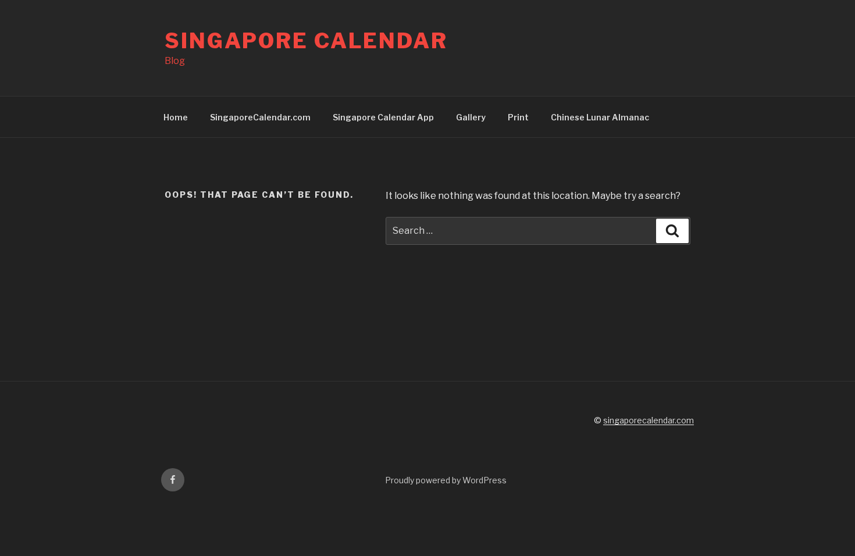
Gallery (471, 117)
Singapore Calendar (306, 41)
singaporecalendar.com (648, 420)
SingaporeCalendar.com (260, 117)
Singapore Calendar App (383, 117)
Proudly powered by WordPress (446, 480)
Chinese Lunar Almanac (600, 117)
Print (518, 117)
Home (175, 117)
